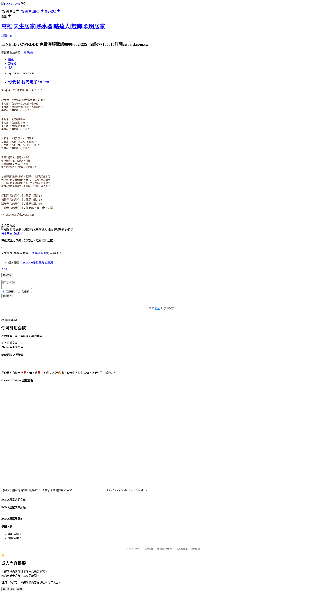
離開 (19, 589)
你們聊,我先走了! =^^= (29, 82)
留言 (43, 253)
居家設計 (29, 52)
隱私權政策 (182, 548)
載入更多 (7, 275)
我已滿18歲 (8, 589)
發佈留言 (7, 296)
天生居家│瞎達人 (11, 233)
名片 (11, 67)
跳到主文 (6, 35)
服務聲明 (195, 548)
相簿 (11, 59)
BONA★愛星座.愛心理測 (37, 262)
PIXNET (137, 548)
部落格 (12, 63)
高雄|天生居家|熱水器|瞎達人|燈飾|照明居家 (53, 26)
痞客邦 (36, 253)
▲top (4, 268)
